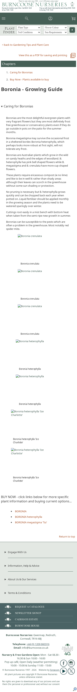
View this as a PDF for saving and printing (43, 55)
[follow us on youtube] (63, 673)
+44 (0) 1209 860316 (38, 644)
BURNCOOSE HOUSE (27, 625)
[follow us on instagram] (71, 666)
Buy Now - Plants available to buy (29, 79)
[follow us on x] (71, 673)
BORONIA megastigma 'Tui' (31, 522)
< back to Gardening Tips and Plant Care (25, 45)
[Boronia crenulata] (30, 236)
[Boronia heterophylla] (30, 341)
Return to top (67, 536)
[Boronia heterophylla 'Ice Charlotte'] (30, 415)
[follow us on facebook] (63, 666)
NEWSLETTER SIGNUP (28, 613)
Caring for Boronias (21, 72)
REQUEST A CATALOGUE (29, 606)
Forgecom (54, 670)
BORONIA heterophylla (28, 517)
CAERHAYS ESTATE (26, 619)
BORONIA (20, 511)
